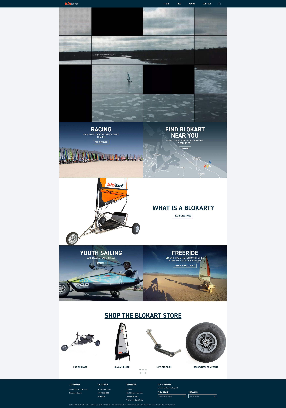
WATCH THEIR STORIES (185, 266)
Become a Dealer (75, 393)
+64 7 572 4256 (103, 393)
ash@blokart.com (104, 389)
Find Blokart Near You (134, 393)
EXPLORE (185, 148)
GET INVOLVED (101, 142)
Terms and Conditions (134, 400)
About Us (129, 389)
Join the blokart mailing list (168, 388)
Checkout (219, 3)
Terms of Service (155, 404)
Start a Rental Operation (78, 389)
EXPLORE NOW (183, 215)
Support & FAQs (132, 396)
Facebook (101, 396)
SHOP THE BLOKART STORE (143, 315)
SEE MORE (101, 263)
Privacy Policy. (170, 404)
